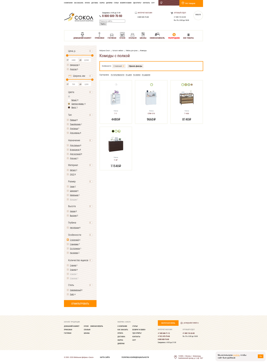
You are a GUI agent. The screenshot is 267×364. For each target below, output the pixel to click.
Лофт (72, 294)
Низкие (73, 211)
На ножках (74, 252)
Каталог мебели (118, 50)
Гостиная (112, 38)
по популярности (117, 75)
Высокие (73, 215)
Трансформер (75, 124)
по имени (136, 75)
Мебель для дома (132, 50)
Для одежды (75, 132)
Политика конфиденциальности (135, 357)
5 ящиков (73, 278)
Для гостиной (75, 154)
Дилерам (109, 2)
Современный (75, 290)
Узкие (72, 186)
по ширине (146, 75)
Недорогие (74, 65)
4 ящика (73, 274)
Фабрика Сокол (104, 50)
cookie (236, 355)
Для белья (74, 128)
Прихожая (99, 38)
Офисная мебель (157, 38)
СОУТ (152, 2)
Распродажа (174, 38)
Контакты (146, 2)
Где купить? (137, 2)
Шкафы (143, 38)
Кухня (122, 38)
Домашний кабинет (82, 38)
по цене (129, 75)
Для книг (73, 158)
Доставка (94, 2)
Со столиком (75, 248)
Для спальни (75, 145)
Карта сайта (105, 357)
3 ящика (73, 269)
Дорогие (73, 69)
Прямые (73, 120)
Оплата (87, 2)
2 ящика (73, 265)
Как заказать (78, 2)
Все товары (188, 38)
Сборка (102, 2)
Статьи (116, 2)
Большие (73, 199)
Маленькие (74, 195)
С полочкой (74, 239)
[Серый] (69, 96)
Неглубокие (74, 227)
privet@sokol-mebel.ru (191, 323)
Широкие (73, 190)
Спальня (132, 38)
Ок (260, 356)
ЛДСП (72, 174)
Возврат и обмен (126, 2)
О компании (68, 2)
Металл (73, 170)
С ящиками (74, 244)
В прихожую (75, 149)
